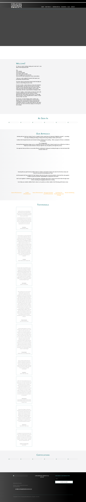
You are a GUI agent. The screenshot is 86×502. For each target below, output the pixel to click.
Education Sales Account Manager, (24, 353)
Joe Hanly (24, 259)
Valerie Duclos (24, 398)
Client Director (22, 426)
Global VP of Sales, (24, 284)
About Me (19, 108)
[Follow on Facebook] (74, 1)
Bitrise (27, 284)
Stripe (27, 373)
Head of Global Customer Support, (24, 260)
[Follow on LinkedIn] (70, 1)
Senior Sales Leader (23, 321)
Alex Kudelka (24, 283)
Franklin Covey (26, 426)
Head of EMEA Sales (23, 373)
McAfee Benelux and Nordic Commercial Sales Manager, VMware (24, 401)
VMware (27, 228)
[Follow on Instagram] (72, 1)
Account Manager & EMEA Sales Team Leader (24, 399)
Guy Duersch (24, 424)
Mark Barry (24, 372)
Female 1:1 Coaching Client (24, 444)
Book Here (38, 480)
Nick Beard (24, 227)
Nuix (29, 260)
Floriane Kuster (24, 352)
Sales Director (24, 445)
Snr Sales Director (23, 228)
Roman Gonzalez (24, 320)
